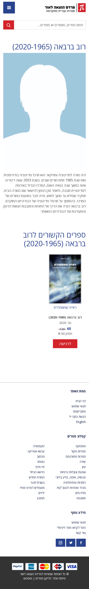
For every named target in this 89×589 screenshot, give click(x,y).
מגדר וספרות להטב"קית (71, 488)
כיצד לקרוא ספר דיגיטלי (71, 527)
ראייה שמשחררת (65, 307)
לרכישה (65, 343)
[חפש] (8, 24)
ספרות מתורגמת (76, 456)
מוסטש (28, 578)
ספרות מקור (78, 451)
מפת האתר (78, 391)
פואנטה (81, 498)
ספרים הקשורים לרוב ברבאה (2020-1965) (54, 239)
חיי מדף (39, 467)
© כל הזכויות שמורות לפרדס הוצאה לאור (44, 574)
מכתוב (40, 456)
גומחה (40, 462)
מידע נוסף (78, 512)
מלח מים (80, 493)
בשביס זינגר (37, 482)
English (81, 422)
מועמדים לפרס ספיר (32, 488)
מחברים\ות (79, 411)
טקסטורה (38, 446)
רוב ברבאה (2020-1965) (49, 46)
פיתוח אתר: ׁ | (45, 578)
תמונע (40, 498)
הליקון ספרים (43, 578)
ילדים (41, 493)
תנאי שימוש (79, 406)
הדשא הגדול (37, 472)
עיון (84, 467)
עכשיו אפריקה (36, 451)
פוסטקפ (81, 446)
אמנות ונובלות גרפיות (73, 472)
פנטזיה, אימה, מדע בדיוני (71, 477)
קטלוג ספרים (76, 436)
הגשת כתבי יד (77, 416)
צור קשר (81, 533)
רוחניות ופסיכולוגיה (74, 482)
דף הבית (81, 401)
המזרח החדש (36, 477)
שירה (83, 462)
